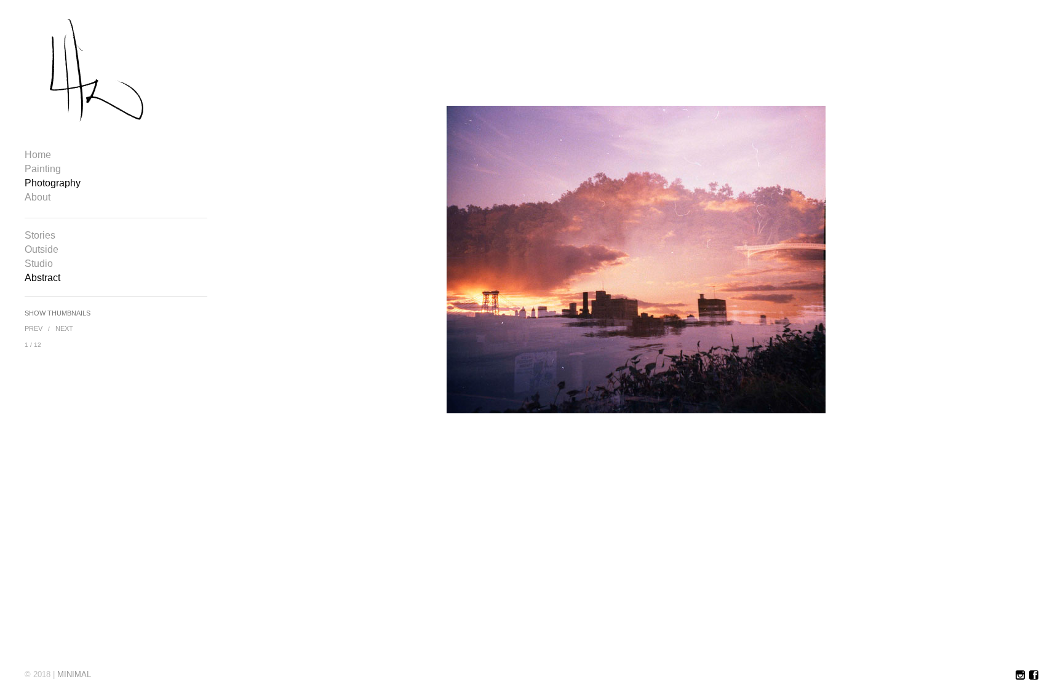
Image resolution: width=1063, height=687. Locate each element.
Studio (39, 264)
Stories (40, 235)
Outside (41, 250)
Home (38, 155)
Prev (33, 328)
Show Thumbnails (57, 313)
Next (64, 328)
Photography (53, 183)
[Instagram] (1020, 675)
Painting (43, 169)
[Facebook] (1033, 675)
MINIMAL (74, 674)
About (37, 197)
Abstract (42, 278)
